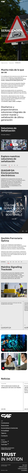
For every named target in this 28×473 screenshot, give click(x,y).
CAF (2, 421)
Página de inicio (4, 62)
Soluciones (11, 62)
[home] (3, 1)
